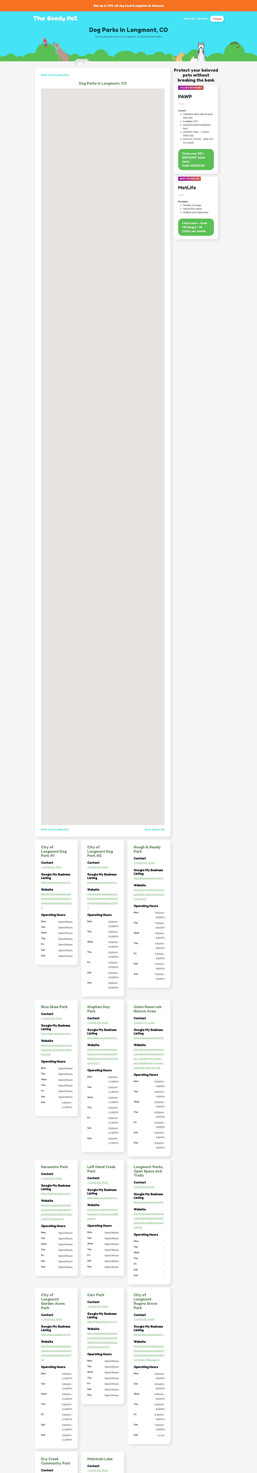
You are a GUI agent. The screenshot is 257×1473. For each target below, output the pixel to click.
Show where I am (154, 829)
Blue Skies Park (54, 1007)
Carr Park (95, 1295)
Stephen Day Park (98, 1009)
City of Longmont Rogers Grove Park (145, 1301)
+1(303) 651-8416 (97, 867)
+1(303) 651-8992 (97, 1182)
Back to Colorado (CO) (55, 74)
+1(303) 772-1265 (144, 1022)
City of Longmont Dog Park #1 (54, 851)
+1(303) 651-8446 (51, 1018)
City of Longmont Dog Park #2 (100, 851)
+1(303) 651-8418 (144, 863)
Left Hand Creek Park (101, 1169)
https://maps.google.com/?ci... (56, 882)
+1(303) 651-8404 (51, 867)
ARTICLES (189, 18)
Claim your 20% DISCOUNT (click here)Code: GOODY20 (193, 159)
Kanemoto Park (54, 1167)
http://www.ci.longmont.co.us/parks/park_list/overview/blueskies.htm (56, 1050)
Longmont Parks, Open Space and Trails (148, 1171)
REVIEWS (202, 18)
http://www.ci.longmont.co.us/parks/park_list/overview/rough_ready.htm (149, 894)
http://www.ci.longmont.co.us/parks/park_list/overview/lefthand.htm (102, 1214)
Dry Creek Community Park (55, 1461)
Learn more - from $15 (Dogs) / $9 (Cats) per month (194, 227)
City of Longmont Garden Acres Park (53, 1301)
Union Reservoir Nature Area (148, 1009)
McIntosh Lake (100, 1459)
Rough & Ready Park (147, 849)
